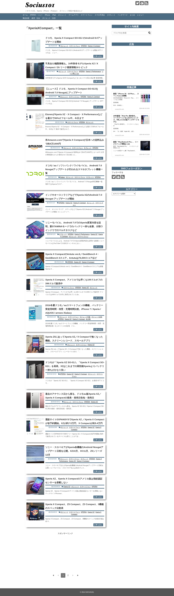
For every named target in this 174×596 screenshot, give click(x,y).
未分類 (88, 319)
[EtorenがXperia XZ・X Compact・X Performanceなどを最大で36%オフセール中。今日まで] (35, 121)
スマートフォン (86, 15)
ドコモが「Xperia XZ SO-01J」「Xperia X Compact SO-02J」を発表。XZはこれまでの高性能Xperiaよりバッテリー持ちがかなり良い (74, 366)
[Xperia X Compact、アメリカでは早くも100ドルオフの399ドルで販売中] (35, 287)
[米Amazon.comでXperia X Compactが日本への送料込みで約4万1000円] (35, 147)
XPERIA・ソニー (36, 15)
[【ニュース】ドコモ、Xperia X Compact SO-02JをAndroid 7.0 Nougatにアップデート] (35, 96)
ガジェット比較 (96, 317)
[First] (53, 575)
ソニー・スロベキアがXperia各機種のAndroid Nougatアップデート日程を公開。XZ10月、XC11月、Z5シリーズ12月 (74, 451)
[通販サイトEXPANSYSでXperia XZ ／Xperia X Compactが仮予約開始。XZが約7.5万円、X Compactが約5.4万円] (35, 427)
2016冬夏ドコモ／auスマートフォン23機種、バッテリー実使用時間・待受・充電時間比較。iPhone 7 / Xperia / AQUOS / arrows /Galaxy (74, 309)
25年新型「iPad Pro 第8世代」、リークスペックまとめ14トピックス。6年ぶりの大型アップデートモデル (126, 119)
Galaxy (62, 177)
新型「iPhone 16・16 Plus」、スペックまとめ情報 (126, 95)
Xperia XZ (68, 203)
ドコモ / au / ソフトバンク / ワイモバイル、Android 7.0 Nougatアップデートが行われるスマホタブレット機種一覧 (74, 169)
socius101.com (119, 109)
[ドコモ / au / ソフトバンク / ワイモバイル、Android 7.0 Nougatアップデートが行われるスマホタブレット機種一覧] (35, 173)
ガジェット (62, 15)
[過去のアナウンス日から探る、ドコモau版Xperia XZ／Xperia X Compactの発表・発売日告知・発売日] (35, 401)
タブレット (111, 15)
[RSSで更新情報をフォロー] (146, 3)
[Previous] (58, 575)
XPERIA (84, 46)
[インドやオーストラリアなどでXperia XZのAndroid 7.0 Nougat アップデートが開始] (35, 202)
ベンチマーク (123, 15)
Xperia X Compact (94, 46)
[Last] (77, 575)
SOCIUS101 (89, 592)
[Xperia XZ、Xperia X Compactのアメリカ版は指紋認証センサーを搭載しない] (35, 486)
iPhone (47, 15)
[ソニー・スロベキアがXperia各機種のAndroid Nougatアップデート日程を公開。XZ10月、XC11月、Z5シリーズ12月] (35, 454)
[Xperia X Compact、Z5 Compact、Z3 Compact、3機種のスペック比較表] (35, 511)
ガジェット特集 (85, 317)
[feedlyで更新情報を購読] (142, 3)
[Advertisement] (65, 551)
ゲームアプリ (74, 15)
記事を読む (98, 56)
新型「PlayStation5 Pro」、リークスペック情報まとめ (125, 143)
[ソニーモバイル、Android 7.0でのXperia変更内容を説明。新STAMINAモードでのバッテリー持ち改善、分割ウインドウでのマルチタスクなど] (35, 230)
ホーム (25, 15)
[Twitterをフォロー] (137, 3)
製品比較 (26, 18)
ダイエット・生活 (49, 18)
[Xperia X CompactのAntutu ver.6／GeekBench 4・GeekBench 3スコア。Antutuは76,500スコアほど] (35, 261)
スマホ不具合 (100, 15)
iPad (54, 15)
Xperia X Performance (93, 71)
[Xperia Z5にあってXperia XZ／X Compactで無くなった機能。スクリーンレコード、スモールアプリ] (35, 344)
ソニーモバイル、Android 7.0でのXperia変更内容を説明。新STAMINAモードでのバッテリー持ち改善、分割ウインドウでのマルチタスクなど (74, 226)
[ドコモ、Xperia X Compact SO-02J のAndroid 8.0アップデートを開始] (35, 45)
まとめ (132, 15)
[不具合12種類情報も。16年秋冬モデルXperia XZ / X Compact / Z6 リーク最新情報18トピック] (35, 71)
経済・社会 (36, 18)
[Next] (73, 575)
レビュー (140, 15)
